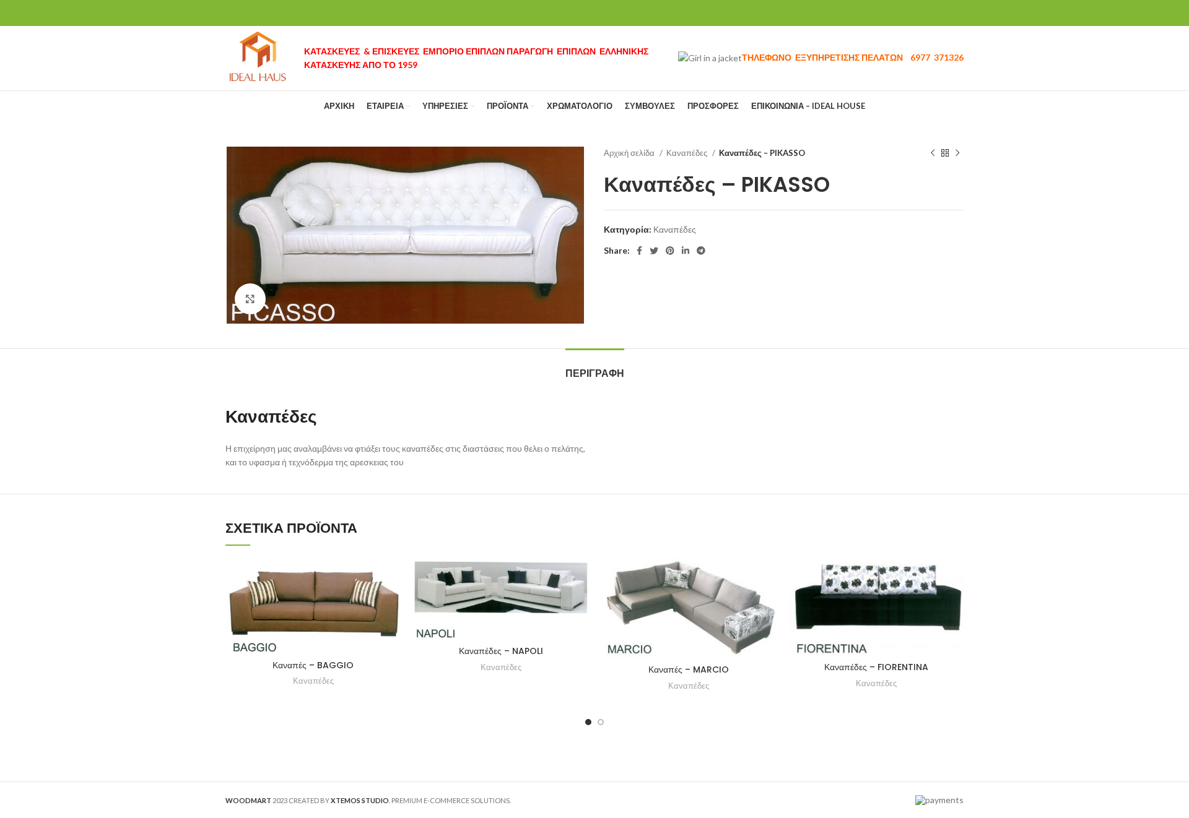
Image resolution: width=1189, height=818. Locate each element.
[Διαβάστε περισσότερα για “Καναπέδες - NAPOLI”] (579, 579)
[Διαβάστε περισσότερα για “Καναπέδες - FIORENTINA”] (954, 579)
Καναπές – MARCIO (688, 669)
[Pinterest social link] (670, 251)
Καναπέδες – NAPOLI (501, 651)
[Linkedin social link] (685, 251)
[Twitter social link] (654, 251)
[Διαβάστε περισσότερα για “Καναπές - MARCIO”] (766, 579)
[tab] (594, 367)
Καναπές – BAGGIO (313, 665)
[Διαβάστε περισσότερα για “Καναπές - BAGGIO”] (391, 579)
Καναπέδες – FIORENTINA (876, 667)
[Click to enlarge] (250, 298)
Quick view (391, 607)
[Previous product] (932, 153)
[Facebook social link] (639, 251)
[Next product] (957, 153)
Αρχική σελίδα (630, 153)
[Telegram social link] (701, 251)
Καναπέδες (687, 153)
